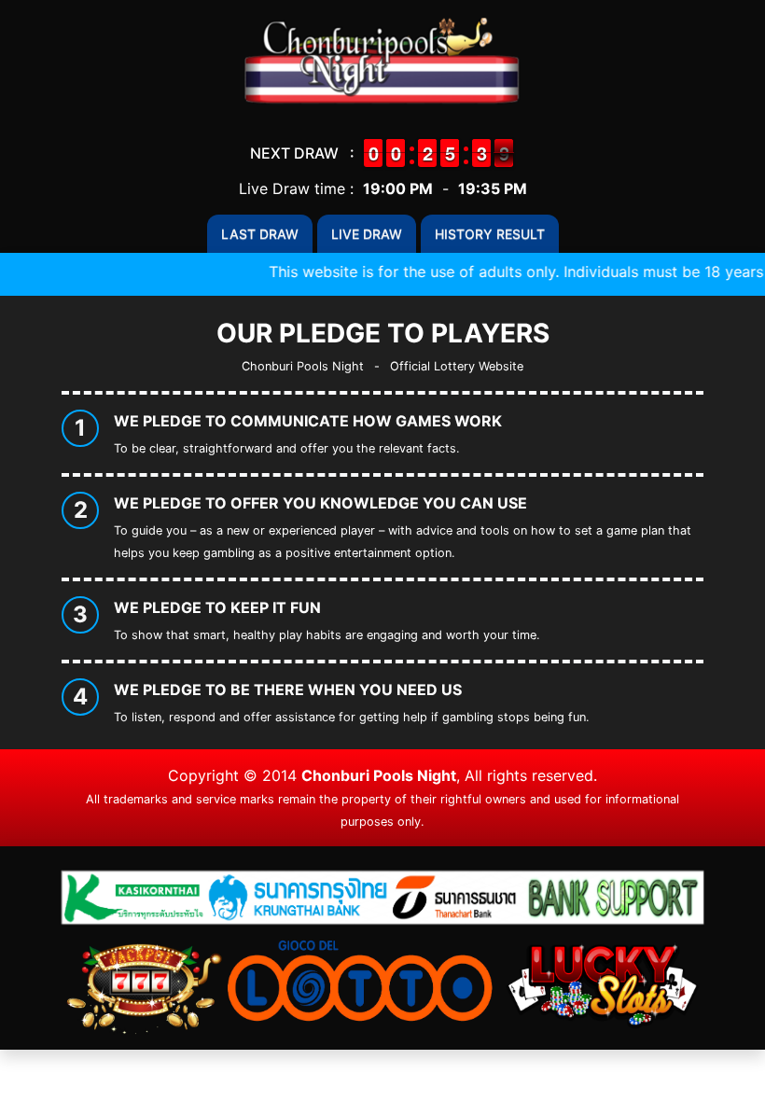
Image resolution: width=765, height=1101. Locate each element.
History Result (490, 234)
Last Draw (260, 234)
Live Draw (366, 234)
